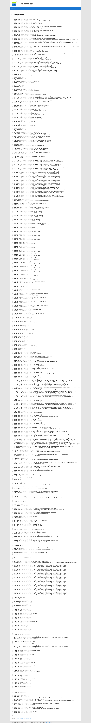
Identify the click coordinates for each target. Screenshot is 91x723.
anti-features (22, 9)
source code (48, 722)
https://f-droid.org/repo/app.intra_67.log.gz (24, 718)
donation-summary (33, 9)
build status (14, 8)
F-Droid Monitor (25, 4)
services (42, 9)
